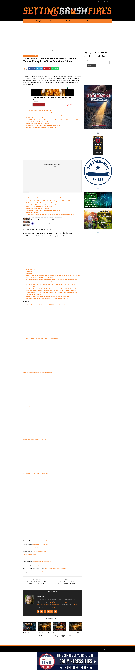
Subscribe (91, 65)
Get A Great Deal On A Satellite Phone (35, 118)
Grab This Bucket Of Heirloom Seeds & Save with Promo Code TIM (42, 204)
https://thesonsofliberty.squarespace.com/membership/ (56, 568)
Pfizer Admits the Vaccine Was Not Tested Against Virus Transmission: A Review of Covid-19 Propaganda (51, 288)
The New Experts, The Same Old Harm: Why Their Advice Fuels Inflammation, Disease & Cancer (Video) (59, 634)
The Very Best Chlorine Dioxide (33, 212)
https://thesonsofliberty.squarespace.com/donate (47, 565)
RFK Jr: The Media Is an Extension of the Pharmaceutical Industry (38, 372)
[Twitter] (104, 1)
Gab (45, 607)
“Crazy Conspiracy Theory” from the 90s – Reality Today (36, 473)
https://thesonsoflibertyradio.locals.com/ (43, 547)
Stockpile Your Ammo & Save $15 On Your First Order (39, 123)
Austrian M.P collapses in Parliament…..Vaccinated (34, 439)
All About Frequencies (28, 406)
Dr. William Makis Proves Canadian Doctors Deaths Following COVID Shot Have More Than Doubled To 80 (51, 279)
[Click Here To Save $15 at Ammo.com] (98, 145)
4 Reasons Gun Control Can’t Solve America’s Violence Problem (41, 283)
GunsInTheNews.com (66, 602)
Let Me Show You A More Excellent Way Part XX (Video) (75, 634)
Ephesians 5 (29, 273)
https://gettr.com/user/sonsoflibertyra (40, 544)
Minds (47, 607)
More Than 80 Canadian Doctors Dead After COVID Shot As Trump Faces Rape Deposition (45, 217)
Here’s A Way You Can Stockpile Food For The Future (39, 121)
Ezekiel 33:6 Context (31, 269)
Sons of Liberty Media (44, 572)
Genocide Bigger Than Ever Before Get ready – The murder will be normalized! (41, 338)
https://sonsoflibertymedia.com (29, 558)
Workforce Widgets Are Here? (28, 633)
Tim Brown (27, 64)
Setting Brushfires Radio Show (32, 53)
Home (24, 53)
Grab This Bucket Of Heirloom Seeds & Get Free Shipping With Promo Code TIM (45, 112)
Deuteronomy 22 (30, 271)
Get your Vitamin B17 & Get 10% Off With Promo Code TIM (41, 199)
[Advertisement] (67, 37)
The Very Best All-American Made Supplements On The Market (41, 203)
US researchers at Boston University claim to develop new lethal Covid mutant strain (41, 507)
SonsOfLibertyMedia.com (55, 602)
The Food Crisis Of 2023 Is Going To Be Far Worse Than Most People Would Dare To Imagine (48, 296)
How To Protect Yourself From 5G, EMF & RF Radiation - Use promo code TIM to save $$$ (48, 201)
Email (89, 60)
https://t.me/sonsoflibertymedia (39, 551)
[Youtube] (107, 1)
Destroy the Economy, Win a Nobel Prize (35, 294)
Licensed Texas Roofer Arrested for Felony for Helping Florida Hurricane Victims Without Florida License (51, 292)
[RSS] (101, 1)
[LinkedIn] (98, 1)
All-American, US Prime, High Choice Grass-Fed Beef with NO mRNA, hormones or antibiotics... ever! (50, 214)
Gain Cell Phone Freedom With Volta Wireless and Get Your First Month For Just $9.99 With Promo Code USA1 (53, 119)
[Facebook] (95, 1)
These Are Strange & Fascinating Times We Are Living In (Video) (41, 281)
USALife (53, 607)
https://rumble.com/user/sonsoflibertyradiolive (43, 540)
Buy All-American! (30, 195)
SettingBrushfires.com (56, 604)
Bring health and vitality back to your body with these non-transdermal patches (45, 197)
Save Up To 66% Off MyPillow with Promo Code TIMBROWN (41, 127)
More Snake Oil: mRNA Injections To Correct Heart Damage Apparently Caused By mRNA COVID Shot (51, 290)
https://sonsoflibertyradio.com (29, 554)
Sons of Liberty (25, 217)
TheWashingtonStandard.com (43, 604)
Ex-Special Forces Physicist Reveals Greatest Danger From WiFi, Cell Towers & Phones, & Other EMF (46, 304)
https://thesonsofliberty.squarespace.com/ (42, 561)
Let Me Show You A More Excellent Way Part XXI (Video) (44, 634)
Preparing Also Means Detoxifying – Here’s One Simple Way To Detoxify (43, 210)
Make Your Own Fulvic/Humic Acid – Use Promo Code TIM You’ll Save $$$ (44, 116)
